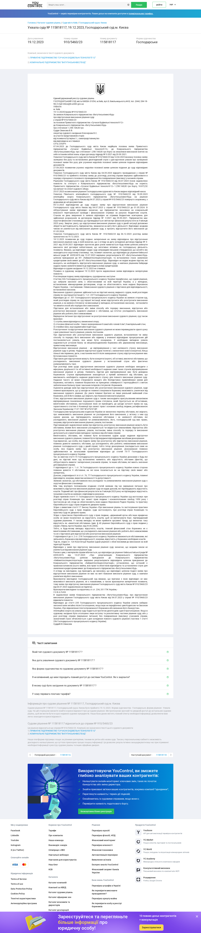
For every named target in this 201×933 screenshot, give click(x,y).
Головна (32, 23)
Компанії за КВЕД (57, 887)
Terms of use (17, 884)
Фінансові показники (102, 850)
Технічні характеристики (23, 898)
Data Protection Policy (21, 889)
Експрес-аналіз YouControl (105, 864)
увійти (159, 5)
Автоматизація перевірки (105, 855)
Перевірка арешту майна (104, 898)
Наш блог (53, 864)
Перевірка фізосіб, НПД (104, 835)
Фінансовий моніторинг (103, 840)
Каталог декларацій (59, 910)
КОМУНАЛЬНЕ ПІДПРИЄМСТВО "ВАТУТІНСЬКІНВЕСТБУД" (58, 62)
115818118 (161, 755)
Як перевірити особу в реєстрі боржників (107, 905)
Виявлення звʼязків (101, 860)
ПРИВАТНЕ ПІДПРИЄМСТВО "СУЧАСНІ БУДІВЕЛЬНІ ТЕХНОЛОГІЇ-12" (63, 57)
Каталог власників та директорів (59, 903)
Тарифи (52, 830)
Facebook (15, 830)
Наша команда (56, 840)
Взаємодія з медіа (58, 845)
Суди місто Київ (70, 23)
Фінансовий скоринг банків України (105, 871)
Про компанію (56, 835)
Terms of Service (19, 879)
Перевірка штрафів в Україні (106, 885)
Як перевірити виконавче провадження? (104, 892)
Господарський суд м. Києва (93, 23)
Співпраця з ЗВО (57, 850)
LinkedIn (15, 835)
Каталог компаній (58, 882)
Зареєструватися (151, 927)
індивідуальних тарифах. (141, 13)
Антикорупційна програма (24, 903)
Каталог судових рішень (49, 23)
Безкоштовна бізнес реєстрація (96, 811)
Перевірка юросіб (101, 830)
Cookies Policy (18, 893)
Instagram (15, 845)
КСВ (51, 869)
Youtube (15, 840)
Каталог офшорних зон (60, 897)
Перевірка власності (102, 845)
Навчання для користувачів (63, 860)
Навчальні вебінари (59, 855)
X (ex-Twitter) (17, 850)
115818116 (65, 755)
